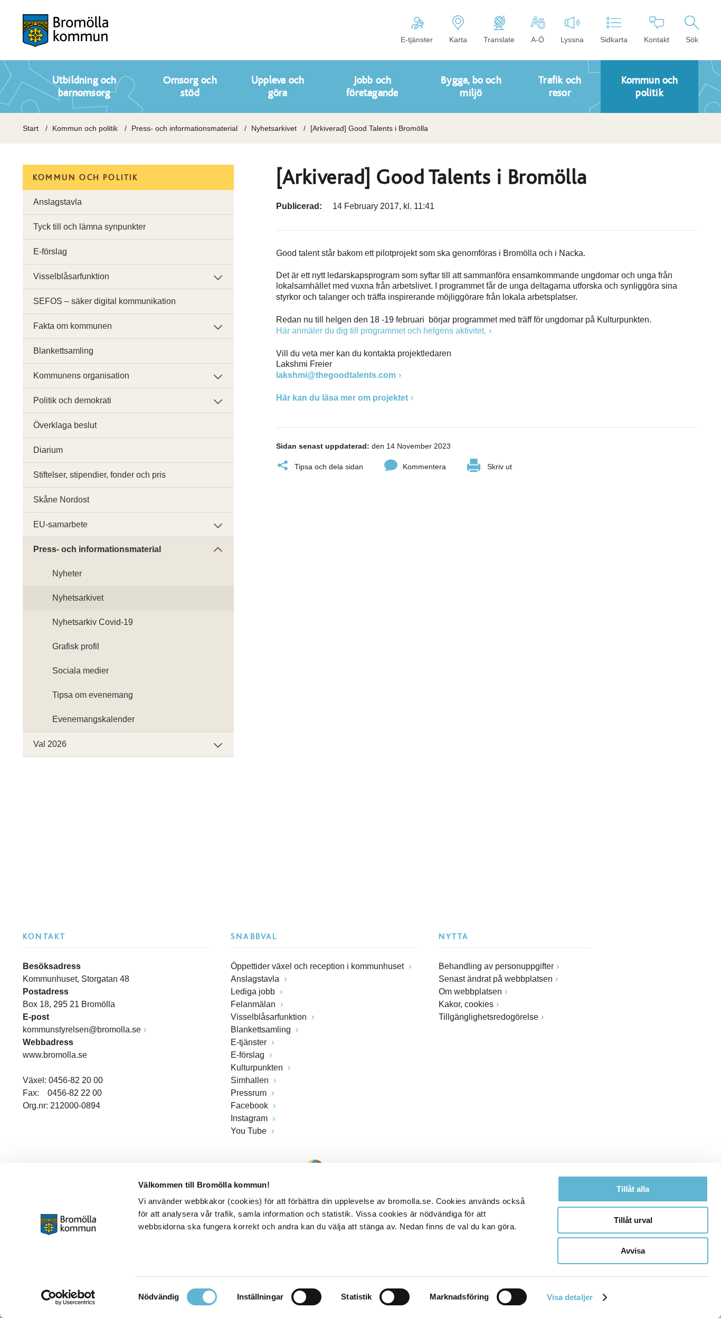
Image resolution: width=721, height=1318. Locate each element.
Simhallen (251, 1080)
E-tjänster (417, 39)
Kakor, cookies (466, 1004)
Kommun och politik (85, 128)
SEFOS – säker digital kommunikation (104, 301)
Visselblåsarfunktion (71, 276)
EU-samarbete (60, 524)
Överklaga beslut (65, 425)
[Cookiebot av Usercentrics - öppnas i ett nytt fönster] (68, 1297)
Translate (499, 39)
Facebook (250, 1105)
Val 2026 (50, 743)
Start (31, 128)
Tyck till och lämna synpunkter (89, 226)
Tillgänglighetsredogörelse (488, 1016)
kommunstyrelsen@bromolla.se (82, 1029)
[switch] (306, 1296)
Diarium (48, 449)
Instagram (250, 1118)
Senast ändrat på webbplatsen (496, 978)
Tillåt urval (633, 1220)
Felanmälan (254, 1004)
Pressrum (250, 1092)
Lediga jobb (254, 991)
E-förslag (50, 251)
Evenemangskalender (93, 719)
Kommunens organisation (81, 375)
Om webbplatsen (470, 991)
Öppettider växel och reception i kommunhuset (318, 966)
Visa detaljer (570, 1297)
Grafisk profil (75, 646)
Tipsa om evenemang (92, 694)
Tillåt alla (632, 1188)
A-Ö (537, 39)
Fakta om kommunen (72, 325)
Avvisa (633, 1250)
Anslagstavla (57, 201)
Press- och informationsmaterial (184, 128)
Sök (692, 39)
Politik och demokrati (72, 400)
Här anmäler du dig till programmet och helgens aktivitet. (381, 330)
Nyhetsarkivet (274, 128)
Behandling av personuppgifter (496, 966)
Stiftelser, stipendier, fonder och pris (99, 474)
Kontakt (656, 39)
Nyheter (67, 573)
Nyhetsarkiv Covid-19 (92, 622)
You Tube (250, 1130)
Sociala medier (80, 670)
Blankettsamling (63, 350)
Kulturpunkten (258, 1067)
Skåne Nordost (61, 499)
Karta (458, 39)
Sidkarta (614, 39)
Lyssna (572, 39)
